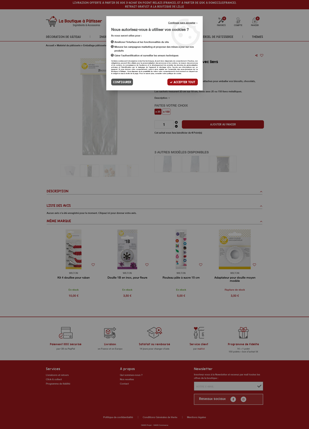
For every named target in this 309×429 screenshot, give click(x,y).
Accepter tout (184, 82)
